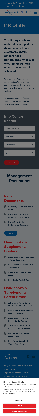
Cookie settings (20, 400)
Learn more (11, 394)
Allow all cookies (19, 411)
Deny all (19, 406)
